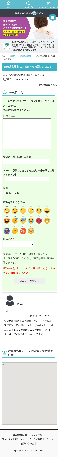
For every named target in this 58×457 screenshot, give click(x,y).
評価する (8, 239)
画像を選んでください (14, 202)
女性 (17, 193)
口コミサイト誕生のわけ (14, 439)
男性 (8, 193)
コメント (29, 116)
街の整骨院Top (20, 435)
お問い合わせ (27, 443)
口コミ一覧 (36, 435)
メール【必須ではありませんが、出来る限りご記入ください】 (28, 172)
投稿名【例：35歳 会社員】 (18, 157)
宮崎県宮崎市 (25, 56)
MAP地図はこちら (48, 85)
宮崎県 (12, 56)
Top (3, 56)
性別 (5, 188)
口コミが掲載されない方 (41, 439)
